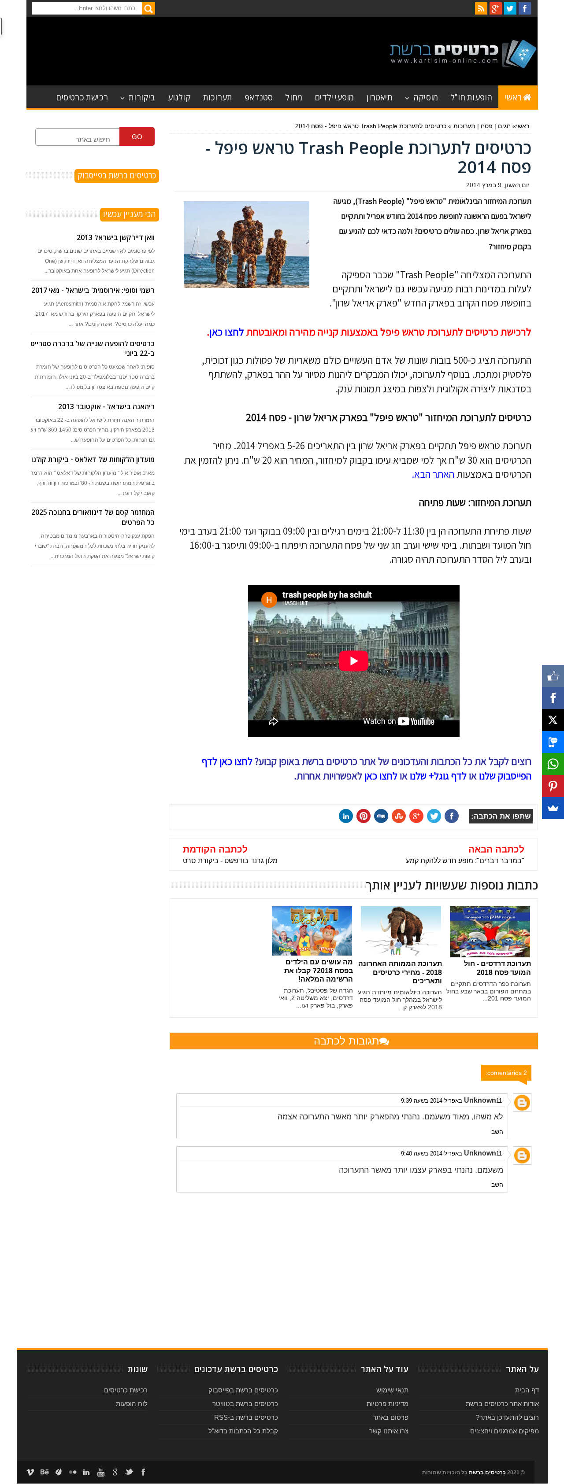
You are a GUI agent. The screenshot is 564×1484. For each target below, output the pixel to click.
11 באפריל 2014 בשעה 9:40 (451, 1153)
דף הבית (527, 1390)
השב (497, 1131)
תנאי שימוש (392, 1390)
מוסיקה (425, 97)
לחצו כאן (226, 332)
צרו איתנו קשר (388, 1431)
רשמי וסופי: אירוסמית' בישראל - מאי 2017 (93, 290)
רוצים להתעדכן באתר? (507, 1417)
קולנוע (179, 97)
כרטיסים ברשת (487, 1472)
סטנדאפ (259, 97)
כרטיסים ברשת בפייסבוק (243, 1390)
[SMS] (553, 742)
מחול (293, 97)
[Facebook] (553, 698)
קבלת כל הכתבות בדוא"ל (243, 1431)
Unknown (480, 1100)
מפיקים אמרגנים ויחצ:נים (504, 1431)
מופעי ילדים (334, 97)
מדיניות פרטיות (387, 1403)
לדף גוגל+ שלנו (438, 776)
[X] (553, 720)
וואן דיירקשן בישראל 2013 (116, 237)
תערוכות (217, 97)
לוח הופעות (132, 1403)
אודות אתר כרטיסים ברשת (502, 1403)
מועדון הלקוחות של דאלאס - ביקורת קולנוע (91, 459)
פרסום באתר (390, 1417)
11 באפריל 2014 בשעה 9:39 (451, 1100)
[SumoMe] (553, 808)
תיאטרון (379, 97)
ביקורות (142, 97)
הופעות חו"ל (471, 97)
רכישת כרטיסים (82, 97)
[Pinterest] (553, 786)
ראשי (513, 97)
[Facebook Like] (553, 676)
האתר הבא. (433, 474)
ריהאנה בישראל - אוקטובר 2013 (106, 406)
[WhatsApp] (553, 764)
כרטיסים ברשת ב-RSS (246, 1417)
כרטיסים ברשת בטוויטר (245, 1403)
